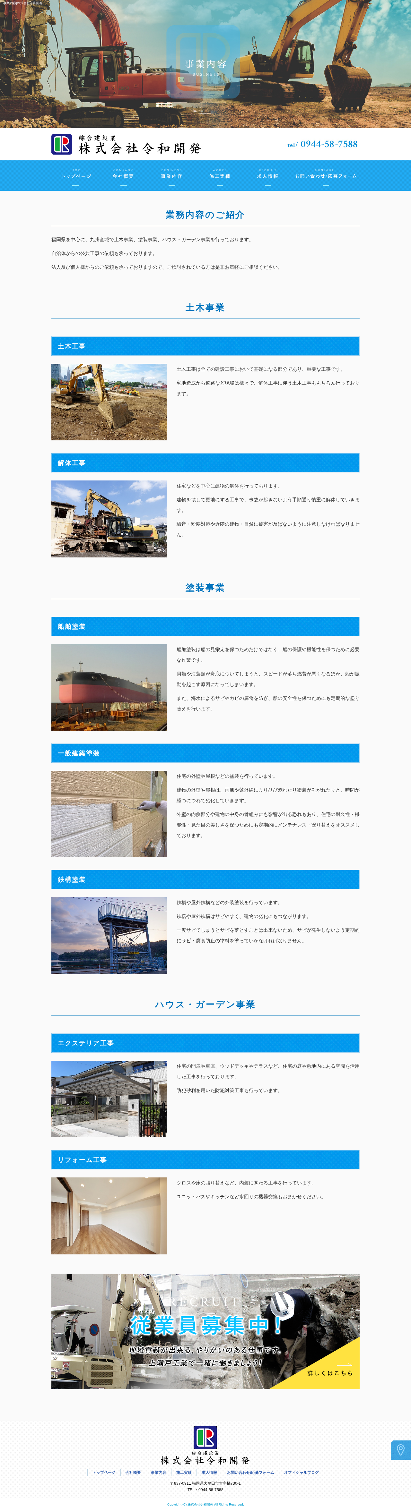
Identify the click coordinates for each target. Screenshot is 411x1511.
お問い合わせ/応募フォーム (326, 175)
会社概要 (124, 175)
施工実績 (220, 175)
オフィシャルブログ (301, 1472)
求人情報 (268, 175)
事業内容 (172, 175)
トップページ (75, 175)
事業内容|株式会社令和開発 (23, 3)
